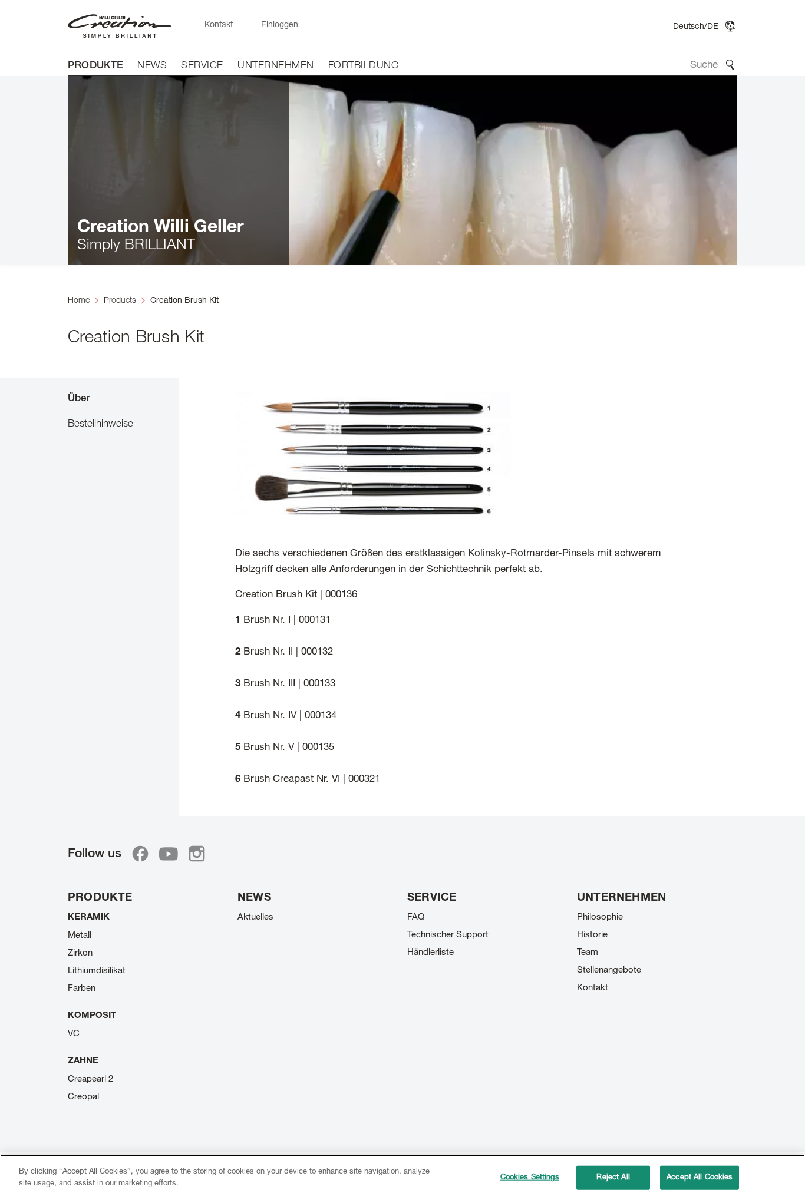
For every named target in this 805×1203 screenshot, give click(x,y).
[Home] (119, 27)
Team (587, 952)
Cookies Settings (529, 1178)
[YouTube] (168, 853)
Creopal (83, 1097)
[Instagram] (196, 853)
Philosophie (600, 917)
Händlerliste (430, 952)
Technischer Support (448, 935)
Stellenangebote (609, 970)
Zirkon (80, 953)
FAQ (415, 917)
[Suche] (730, 65)
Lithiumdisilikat (97, 971)
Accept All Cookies (700, 1178)
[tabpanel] (458, 590)
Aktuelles (255, 917)
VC (74, 1034)
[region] (402, 1179)
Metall (79, 935)
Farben (81, 988)
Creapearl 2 (90, 1079)
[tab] (123, 398)
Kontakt (592, 988)
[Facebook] (140, 853)
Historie (592, 935)
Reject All (612, 1178)
